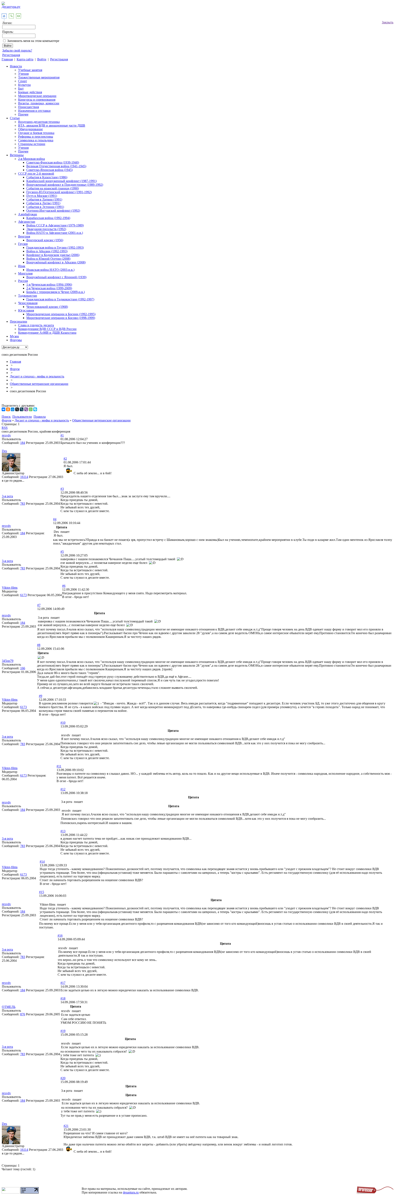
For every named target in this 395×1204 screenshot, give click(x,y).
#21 (66, 1126)
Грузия (23, 244)
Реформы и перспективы (35, 136)
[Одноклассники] (8, 409)
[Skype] (35, 409)
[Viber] (26, 409)
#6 (63, 586)
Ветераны (17, 155)
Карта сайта (25, 59)
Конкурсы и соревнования (36, 99)
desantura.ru (131, 1192)
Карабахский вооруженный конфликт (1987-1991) (61, 181)
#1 (62, 435)
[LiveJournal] (21, 409)
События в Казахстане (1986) (46, 177)
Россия (23, 281)
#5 (62, 551)
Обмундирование (30, 129)
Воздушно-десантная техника (39, 122)
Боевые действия (30, 92)
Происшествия (28, 107)
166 (22, 668)
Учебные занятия (30, 70)
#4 (54, 519)
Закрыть (387, 22)
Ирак (21, 266)
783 (22, 503)
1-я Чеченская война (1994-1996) (49, 284)
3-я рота (7, 496)
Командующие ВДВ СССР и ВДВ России (47, 329)
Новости (16, 66)
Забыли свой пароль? (17, 50)
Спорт (22, 81)
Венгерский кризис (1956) (44, 240)
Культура (24, 85)
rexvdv (6, 435)
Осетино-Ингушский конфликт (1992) (53, 210)
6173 (23, 595)
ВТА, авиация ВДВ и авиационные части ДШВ (51, 125)
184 (22, 442)
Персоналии (18, 321)
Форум (15, 369)
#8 (38, 645)
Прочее (23, 114)
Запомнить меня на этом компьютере (33, 41)
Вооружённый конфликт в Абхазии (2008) (56, 262)
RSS (5, 427)
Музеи (14, 336)
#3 (62, 489)
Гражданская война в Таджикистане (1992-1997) (60, 299)
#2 (65, 458)
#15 (41, 892)
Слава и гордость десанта (36, 325)
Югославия (26, 310)
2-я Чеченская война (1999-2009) (49, 288)
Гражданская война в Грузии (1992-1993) (55, 247)
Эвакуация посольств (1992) (46, 229)
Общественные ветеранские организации (39, 384)
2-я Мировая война (31, 158)
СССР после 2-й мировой (36, 173)
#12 (62, 789)
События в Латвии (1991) (44, 199)
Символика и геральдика (35, 140)
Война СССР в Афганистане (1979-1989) (55, 225)
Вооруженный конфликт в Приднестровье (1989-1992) (64, 184)
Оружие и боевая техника (36, 133)
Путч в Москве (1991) (41, 195)
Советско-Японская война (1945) (49, 170)
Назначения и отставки (34, 110)
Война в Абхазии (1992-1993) (46, 251)
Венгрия (24, 236)
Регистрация (11, 55)
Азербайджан (27, 214)
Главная (7, 59)
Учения (23, 73)
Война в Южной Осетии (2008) (48, 258)
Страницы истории (31, 144)
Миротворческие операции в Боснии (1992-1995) (60, 314)
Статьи (15, 118)
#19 (62, 1031)
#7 (39, 605)
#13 (62, 831)
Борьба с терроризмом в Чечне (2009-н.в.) (55, 292)
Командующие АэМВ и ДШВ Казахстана (47, 332)
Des (4, 451)
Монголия (25, 273)
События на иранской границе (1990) (52, 188)
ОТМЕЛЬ (8, 1007)
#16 (60, 935)
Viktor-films (9, 587)
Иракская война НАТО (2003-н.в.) (50, 269)
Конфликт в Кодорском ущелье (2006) (52, 255)
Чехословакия (27, 303)
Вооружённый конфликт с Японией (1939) (56, 277)
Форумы (16, 340)
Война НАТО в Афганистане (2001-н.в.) (54, 232)
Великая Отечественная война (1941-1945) (56, 166)
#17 (62, 983)
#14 (42, 861)
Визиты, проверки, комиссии (38, 103)
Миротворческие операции (37, 96)
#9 (40, 696)
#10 (62, 722)
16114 (24, 477)
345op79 (7, 661)
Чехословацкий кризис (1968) (47, 306)
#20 (62, 1078)
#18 (62, 998)
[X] (17, 409)
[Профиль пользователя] (11, 470)
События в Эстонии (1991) (45, 207)
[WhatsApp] (31, 409)
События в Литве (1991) (43, 203)
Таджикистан (27, 295)
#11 (59, 766)
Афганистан (26, 221)
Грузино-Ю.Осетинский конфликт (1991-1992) (59, 192)
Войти (41, 59)
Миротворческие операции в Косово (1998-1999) (60, 318)
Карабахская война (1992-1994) (48, 218)
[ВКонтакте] (3, 409)
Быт (21, 88)
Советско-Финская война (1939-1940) (52, 162)
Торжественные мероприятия (38, 77)
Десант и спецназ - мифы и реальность (37, 376)
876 (22, 1014)
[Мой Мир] (12, 409)
